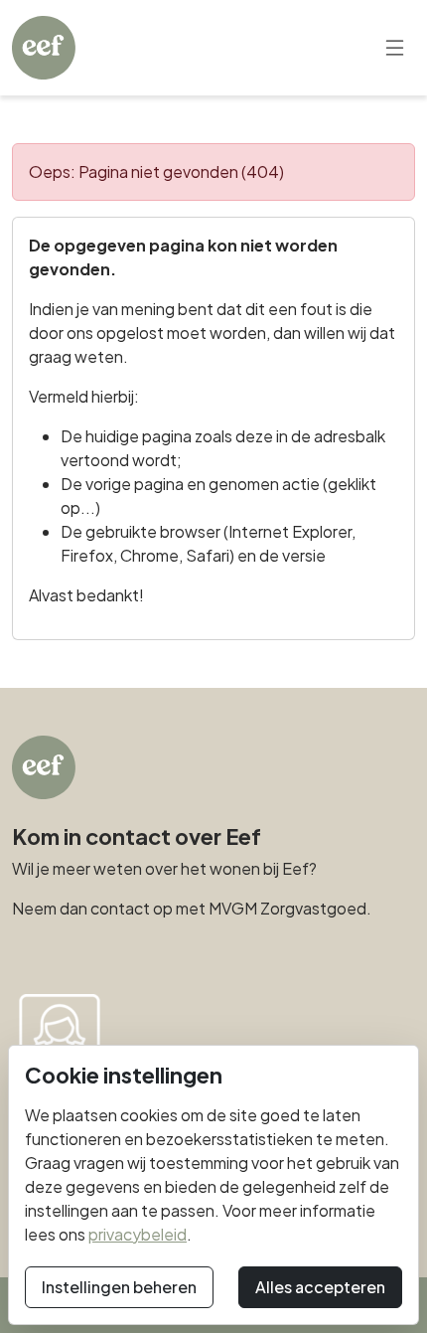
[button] (394, 48)
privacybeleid (137, 1234)
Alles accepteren (320, 1286)
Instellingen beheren (119, 1286)
